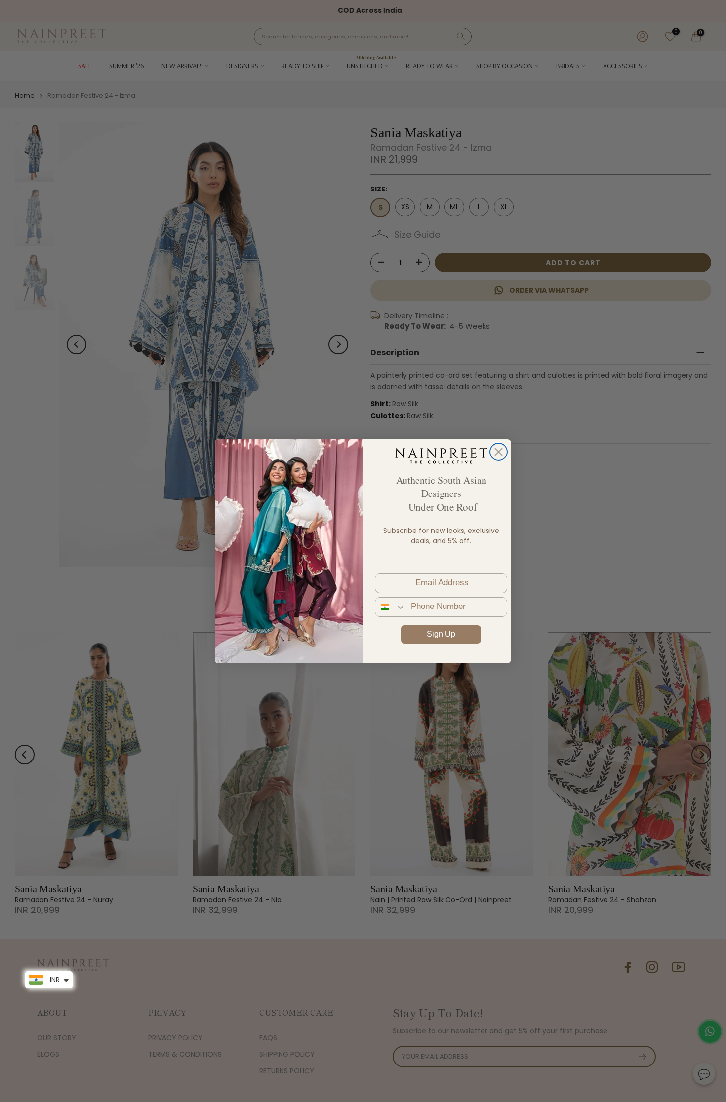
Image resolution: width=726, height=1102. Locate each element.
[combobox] (390, 607)
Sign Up (441, 634)
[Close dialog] (498, 451)
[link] (441, 455)
